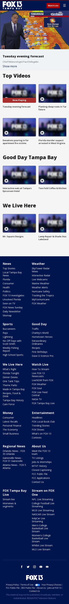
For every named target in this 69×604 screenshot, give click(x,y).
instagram (34, 566)
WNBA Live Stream (42, 545)
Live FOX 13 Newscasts (38, 375)
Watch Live (53, 6)
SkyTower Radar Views (41, 270)
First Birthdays (39, 351)
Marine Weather (40, 283)
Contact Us (38, 482)
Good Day (39, 324)
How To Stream (40, 369)
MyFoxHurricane (41, 299)
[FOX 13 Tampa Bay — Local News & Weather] (12, 5)
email (47, 566)
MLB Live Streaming (43, 510)
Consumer (8, 283)
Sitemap (7, 315)
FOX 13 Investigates (13, 295)
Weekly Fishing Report (11, 349)
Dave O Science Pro (42, 355)
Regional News (14, 446)
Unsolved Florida (12, 299)
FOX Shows (38, 429)
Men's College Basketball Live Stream (40, 528)
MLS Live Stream (41, 549)
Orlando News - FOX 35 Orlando (14, 452)
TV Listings (38, 458)
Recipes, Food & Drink (12, 395)
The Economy (10, 429)
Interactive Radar (41, 275)
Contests (37, 437)
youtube (41, 566)
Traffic (35, 328)
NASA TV (37, 399)
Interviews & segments (9, 505)
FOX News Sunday (13, 307)
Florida (6, 279)
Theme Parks (10, 385)
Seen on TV (9, 303)
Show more (10, 66)
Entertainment (43, 413)
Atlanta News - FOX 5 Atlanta (14, 466)
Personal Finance (12, 425)
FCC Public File (40, 474)
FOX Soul (37, 388)
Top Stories (9, 268)
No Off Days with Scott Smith (12, 342)
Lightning (8, 336)
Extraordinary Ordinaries (39, 342)
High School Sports (13, 354)
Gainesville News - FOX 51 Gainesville (13, 459)
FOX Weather (39, 303)
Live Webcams (40, 279)
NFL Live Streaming (42, 499)
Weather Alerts (40, 287)
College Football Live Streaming (43, 505)
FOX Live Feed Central (39, 394)
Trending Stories (41, 425)
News (7, 264)
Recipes (36, 347)
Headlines (37, 417)
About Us (39, 446)
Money (8, 413)
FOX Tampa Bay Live (43, 403)
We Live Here (13, 364)
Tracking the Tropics (43, 295)
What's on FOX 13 (41, 433)
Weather (38, 264)
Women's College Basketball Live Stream (41, 538)
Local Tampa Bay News (12, 274)
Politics (6, 291)
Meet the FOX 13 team (41, 452)
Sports (8, 324)
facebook (21, 566)
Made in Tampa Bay (14, 389)
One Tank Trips (11, 381)
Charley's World (40, 332)
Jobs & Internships (42, 462)
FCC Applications (41, 478)
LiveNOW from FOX (42, 380)
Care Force (9, 404)
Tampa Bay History (13, 400)
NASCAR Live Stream (43, 514)
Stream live (9, 499)
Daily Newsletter (12, 311)
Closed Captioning (41, 470)
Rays (5, 332)
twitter (28, 566)
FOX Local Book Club (43, 421)
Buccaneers (9, 328)
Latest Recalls (10, 421)
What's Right (9, 369)
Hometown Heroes (42, 336)
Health (6, 287)
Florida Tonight (11, 373)
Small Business (11, 433)
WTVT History (39, 466)
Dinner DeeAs (10, 377)
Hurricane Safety (41, 291)
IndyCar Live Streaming (38, 520)
